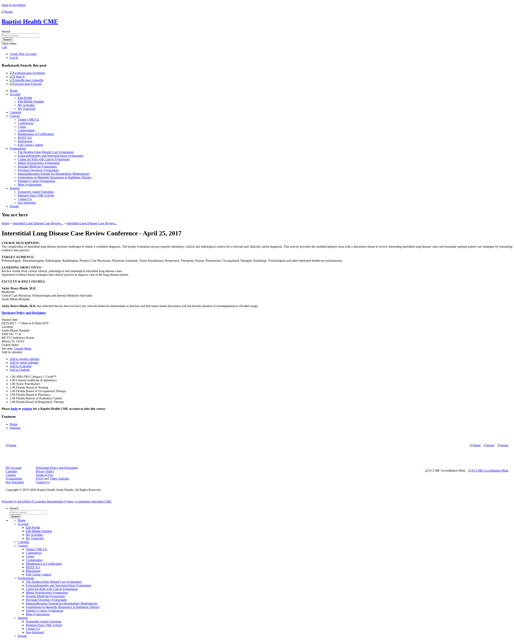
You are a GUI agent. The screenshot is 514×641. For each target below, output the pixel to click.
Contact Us (25, 199)
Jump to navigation (14, 5)
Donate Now (244, 445)
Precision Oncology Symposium (38, 170)
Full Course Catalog (30, 145)
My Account (13, 467)
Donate (14, 206)
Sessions (15, 427)
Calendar (15, 112)
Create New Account (23, 54)
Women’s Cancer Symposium (36, 181)
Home (13, 90)
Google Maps (22, 348)
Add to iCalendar (21, 366)
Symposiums (18, 148)
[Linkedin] (503, 445)
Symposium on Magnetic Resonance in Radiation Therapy (55, 177)
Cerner (22, 126)
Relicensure (25, 141)
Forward (36, 83)
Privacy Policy (45, 471)
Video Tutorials (59, 478)
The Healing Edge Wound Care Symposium (46, 152)
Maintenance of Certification (36, 134)
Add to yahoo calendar (24, 362)
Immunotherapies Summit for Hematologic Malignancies (53, 173)
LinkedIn (37, 80)
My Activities (26, 105)
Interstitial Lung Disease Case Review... (38, 223)
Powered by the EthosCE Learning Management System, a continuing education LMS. (57, 501)
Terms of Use (44, 475)
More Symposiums (30, 184)
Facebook (38, 73)
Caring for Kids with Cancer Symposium (44, 159)
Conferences (26, 123)
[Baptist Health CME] (11, 445)
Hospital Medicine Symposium (37, 166)
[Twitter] (489, 445)
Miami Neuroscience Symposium (39, 163)
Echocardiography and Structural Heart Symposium (50, 155)
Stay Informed (27, 202)
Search (6, 31)
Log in (14, 57)
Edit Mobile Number (31, 101)
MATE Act (25, 137)
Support (15, 188)
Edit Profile (25, 98)
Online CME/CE (28, 119)
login (14, 408)
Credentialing (26, 130)
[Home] (7, 11)
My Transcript (27, 108)
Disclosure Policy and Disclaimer (57, 467)
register (27, 408)
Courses (15, 116)
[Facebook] (475, 445)
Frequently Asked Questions (36, 191)
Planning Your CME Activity (36, 195)
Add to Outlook (20, 369)
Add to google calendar (24, 359)
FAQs (39, 478)
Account (15, 94)
